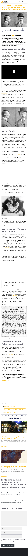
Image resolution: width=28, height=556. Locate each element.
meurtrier (15, 295)
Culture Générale (9, 30)
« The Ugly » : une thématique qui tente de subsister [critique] (13, 467)
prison (19, 154)
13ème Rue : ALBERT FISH (9, 411)
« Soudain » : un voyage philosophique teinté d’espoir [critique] (13, 437)
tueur (12, 35)
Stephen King (4, 380)
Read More (4, 446)
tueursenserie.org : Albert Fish (11, 412)
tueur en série (6, 247)
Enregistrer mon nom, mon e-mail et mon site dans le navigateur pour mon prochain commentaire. (14, 540)
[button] (19, 2)
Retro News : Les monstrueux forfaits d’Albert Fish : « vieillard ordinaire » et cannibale (15, 408)
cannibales (4, 93)
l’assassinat (10, 354)
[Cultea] (4, 2)
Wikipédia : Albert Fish (9, 406)
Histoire (16, 30)
